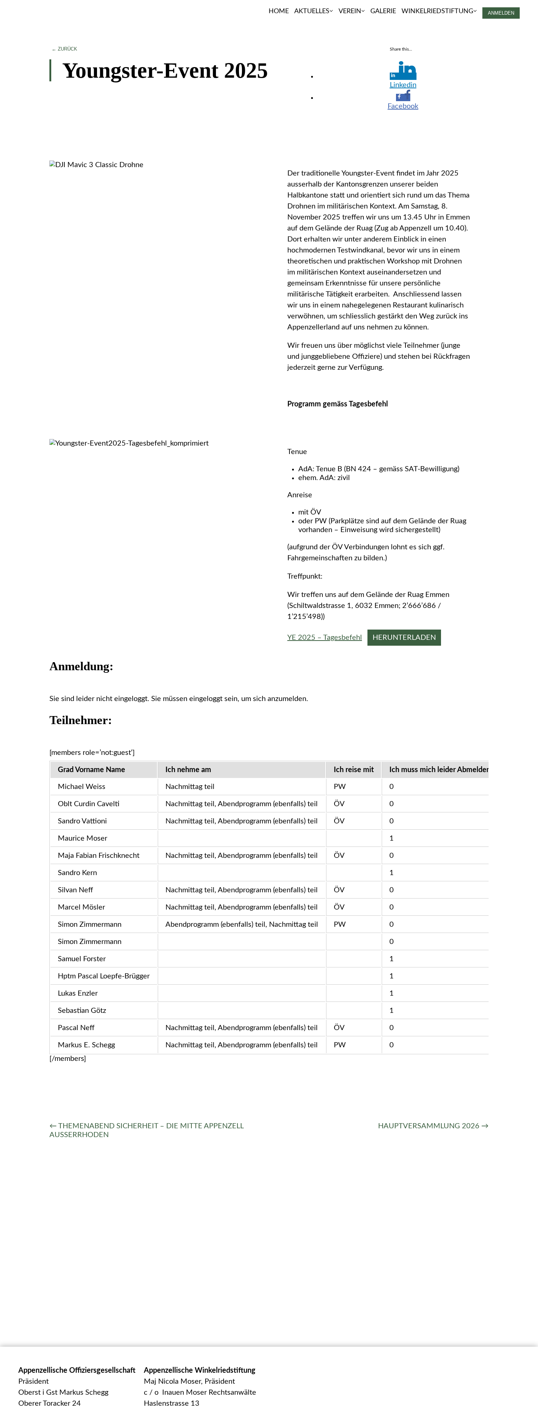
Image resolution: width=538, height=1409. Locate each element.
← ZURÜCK (64, 49)
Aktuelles (311, 11)
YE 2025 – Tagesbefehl (324, 637)
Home (279, 11)
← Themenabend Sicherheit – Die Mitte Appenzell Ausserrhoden (146, 1130)
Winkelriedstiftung (437, 11)
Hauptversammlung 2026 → (433, 1126)
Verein (350, 11)
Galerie (383, 11)
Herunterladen (404, 637)
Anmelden (501, 13)
